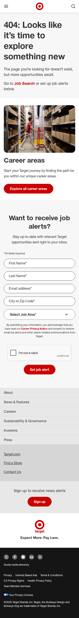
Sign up (40, 502)
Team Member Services (17, 586)
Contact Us (12, 472)
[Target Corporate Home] (39, 6)
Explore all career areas (28, 189)
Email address (20, 288)
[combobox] (39, 301)
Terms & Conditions (51, 575)
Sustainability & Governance (25, 421)
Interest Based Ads (26, 575)
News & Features (16, 402)
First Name (18, 263)
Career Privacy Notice (34, 328)
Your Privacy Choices (20, 595)
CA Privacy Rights (14, 580)
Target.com (12, 454)
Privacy (8, 575)
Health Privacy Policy (40, 580)
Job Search (24, 83)
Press (8, 440)
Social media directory (16, 564)
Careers (10, 411)
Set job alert (39, 369)
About (8, 392)
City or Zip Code (22, 301)
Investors (10, 430)
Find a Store (13, 463)
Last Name (18, 276)
